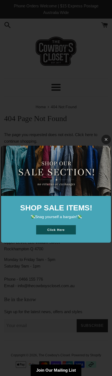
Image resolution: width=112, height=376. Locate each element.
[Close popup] (106, 139)
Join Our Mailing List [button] (56, 370)
